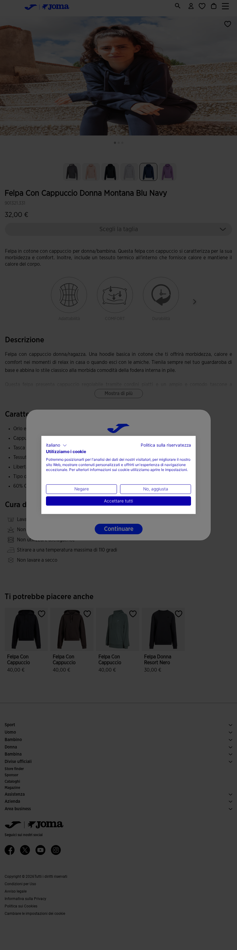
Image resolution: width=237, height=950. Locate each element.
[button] (56, 445)
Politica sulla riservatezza (166, 445)
